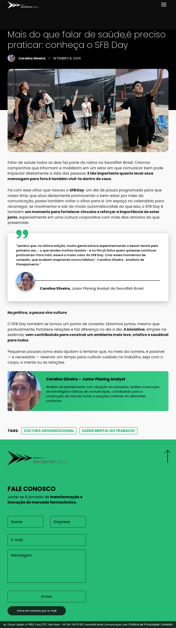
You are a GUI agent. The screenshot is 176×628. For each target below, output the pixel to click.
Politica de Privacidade (144, 624)
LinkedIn (167, 624)
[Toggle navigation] (163, 5)
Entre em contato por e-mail (36, 611)
